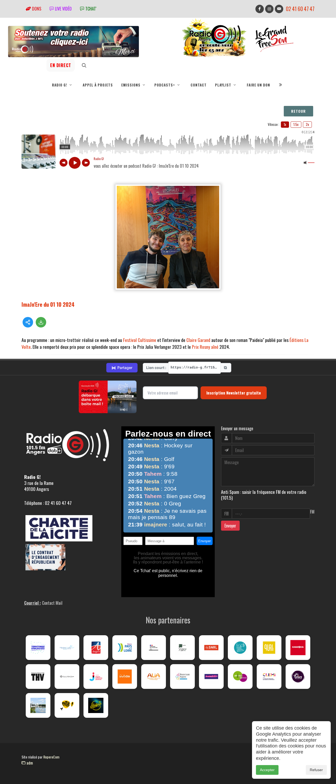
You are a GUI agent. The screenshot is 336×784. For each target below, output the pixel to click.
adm (29, 763)
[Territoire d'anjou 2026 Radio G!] (38, 647)
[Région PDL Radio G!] (125, 647)
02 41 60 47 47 (300, 9)
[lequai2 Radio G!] (269, 647)
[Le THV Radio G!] (38, 676)
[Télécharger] (41, 322)
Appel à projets (98, 85)
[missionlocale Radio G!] (182, 676)
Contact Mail (52, 603)
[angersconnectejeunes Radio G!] (96, 676)
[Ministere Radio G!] (153, 647)
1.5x (295, 124)
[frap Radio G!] (240, 647)
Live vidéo (63, 9)
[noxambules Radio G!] (211, 676)
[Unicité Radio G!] (125, 676)
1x (285, 124)
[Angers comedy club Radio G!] (96, 705)
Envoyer (230, 525)
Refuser (316, 770)
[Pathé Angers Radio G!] (67, 705)
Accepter (267, 770)
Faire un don (258, 85)
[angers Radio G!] (96, 647)
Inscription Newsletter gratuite (233, 393)
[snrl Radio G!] (211, 647)
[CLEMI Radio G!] (269, 676)
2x (307, 124)
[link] (139, 339)
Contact (199, 85)
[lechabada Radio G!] (298, 647)
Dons (36, 9)
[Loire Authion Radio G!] (38, 705)
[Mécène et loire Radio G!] (67, 647)
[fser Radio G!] (182, 647)
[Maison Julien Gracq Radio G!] (67, 676)
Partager (122, 367)
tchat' (90, 9)
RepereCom (51, 757)
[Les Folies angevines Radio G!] (298, 676)
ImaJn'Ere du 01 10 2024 (48, 304)
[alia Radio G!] (153, 676)
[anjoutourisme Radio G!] (240, 676)
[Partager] (28, 322)
